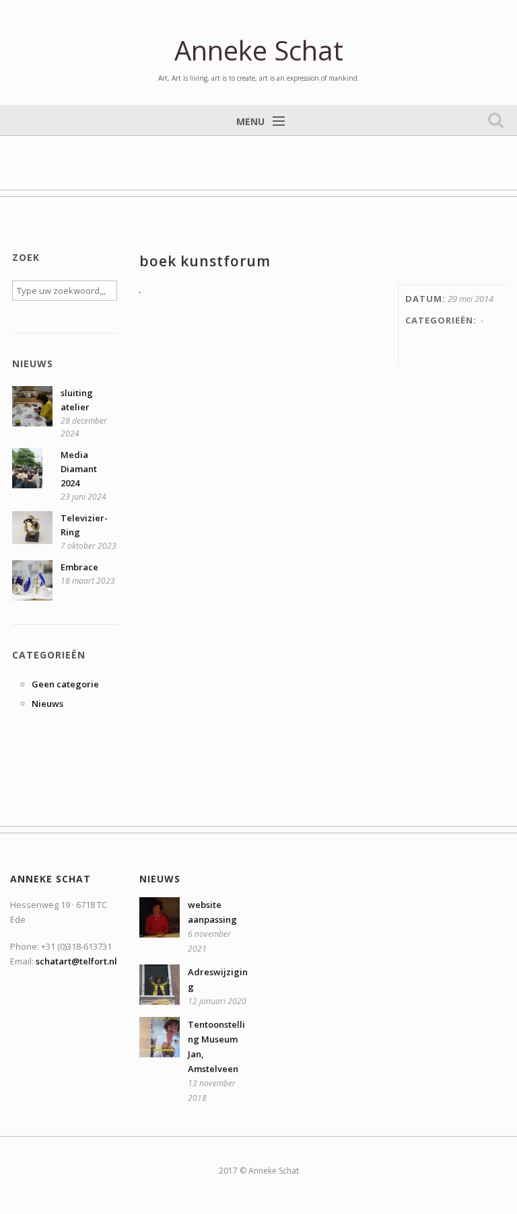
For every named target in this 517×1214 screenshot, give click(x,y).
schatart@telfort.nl (76, 961)
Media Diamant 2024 (79, 469)
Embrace (79, 567)
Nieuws (47, 703)
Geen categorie (65, 684)
